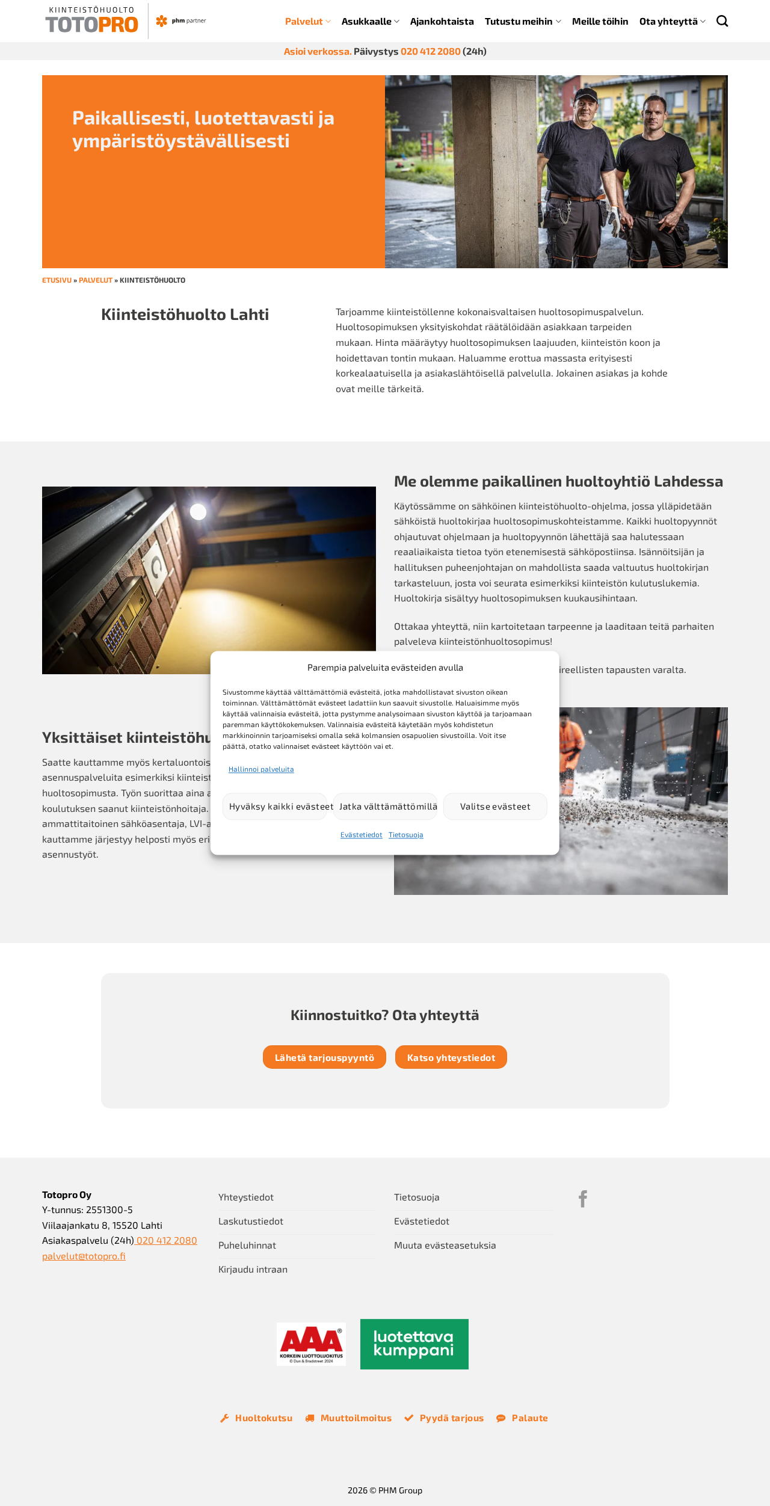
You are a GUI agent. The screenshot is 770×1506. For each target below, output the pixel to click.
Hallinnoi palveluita (261, 768)
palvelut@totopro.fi (84, 1255)
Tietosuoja (406, 834)
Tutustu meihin (519, 20)
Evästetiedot (361, 834)
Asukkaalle (367, 20)
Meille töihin (600, 20)
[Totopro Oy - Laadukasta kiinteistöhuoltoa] (125, 21)
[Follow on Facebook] (583, 1200)
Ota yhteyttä (668, 20)
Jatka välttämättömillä (388, 806)
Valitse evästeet (495, 806)
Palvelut (304, 20)
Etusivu (57, 279)
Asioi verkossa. (318, 51)
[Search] (722, 21)
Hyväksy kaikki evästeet (278, 806)
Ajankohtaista (442, 20)
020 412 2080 (431, 51)
